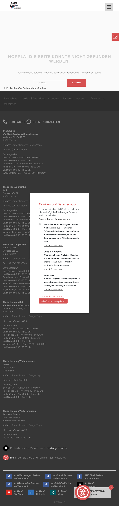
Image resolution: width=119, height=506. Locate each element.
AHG (6, 88)
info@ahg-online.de (57, 448)
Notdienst (67, 98)
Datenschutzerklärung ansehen (54, 219)
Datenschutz (98, 98)
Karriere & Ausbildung (33, 98)
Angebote (53, 98)
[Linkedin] (31, 492)
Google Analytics (61, 258)
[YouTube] (9, 492)
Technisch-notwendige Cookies (61, 233)
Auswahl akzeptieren (51, 296)
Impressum (82, 98)
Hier (12, 457)
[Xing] (53, 492)
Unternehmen (10, 98)
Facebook (62, 280)
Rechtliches (9, 104)
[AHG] (15, 5)
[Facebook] (9, 476)
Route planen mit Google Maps (27, 144)
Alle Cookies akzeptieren (53, 301)
